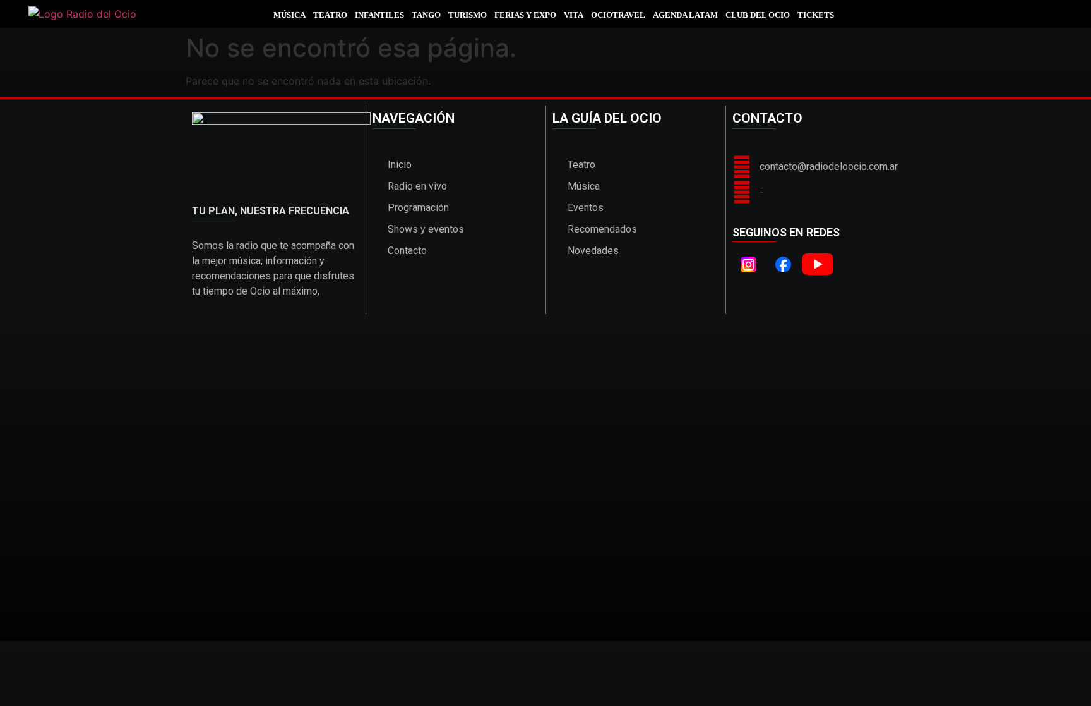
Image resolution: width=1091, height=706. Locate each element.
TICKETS (815, 15)
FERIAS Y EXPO (525, 15)
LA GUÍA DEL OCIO (607, 118)
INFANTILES (379, 15)
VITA (573, 15)
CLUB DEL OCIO (757, 15)
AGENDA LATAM (685, 15)
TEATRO (330, 15)
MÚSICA (289, 15)
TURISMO (467, 15)
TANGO (426, 15)
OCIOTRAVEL (618, 15)
